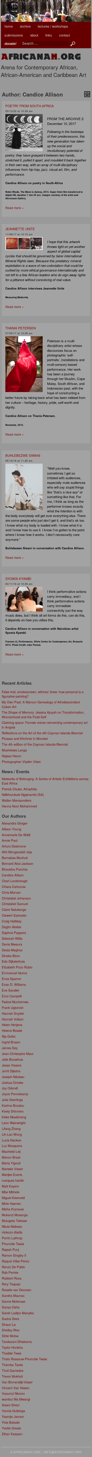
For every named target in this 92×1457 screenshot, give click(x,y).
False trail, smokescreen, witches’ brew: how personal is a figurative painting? (43, 693)
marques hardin (13, 1180)
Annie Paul (9, 840)
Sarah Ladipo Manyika (18, 1312)
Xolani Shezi (10, 1405)
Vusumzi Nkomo (13, 1393)
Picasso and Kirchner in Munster (25, 738)
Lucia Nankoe (11, 1140)
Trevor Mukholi (12, 1376)
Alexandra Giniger (14, 823)
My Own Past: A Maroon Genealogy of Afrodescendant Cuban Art (41, 704)
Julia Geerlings (12, 1099)
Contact (64, 35)
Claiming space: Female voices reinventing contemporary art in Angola (45, 724)
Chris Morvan (11, 892)
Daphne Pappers (14, 932)
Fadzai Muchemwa (15, 1001)
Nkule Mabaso (12, 1226)
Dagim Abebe (11, 926)
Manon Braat (11, 1157)
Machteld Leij (11, 1151)
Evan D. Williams (14, 984)
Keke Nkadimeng (14, 1117)
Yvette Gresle (11, 1428)
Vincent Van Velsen (15, 1387)
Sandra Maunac (13, 1295)
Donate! (10, 43)
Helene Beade (12, 1030)
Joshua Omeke (12, 1082)
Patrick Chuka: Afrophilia (19, 789)
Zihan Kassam (12, 1433)
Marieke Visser (12, 1168)
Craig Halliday (11, 921)
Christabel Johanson (16, 898)
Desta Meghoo (12, 950)
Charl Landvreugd (14, 880)
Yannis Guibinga (13, 1410)
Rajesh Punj (10, 1249)
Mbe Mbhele (10, 1191)
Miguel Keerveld (13, 1197)
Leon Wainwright (13, 1122)
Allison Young (11, 829)
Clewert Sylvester (14, 915)
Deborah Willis (12, 938)
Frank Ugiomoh (12, 1007)
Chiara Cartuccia (13, 886)
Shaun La (9, 1324)
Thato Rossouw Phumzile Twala (24, 1358)
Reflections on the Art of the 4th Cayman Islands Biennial (42, 733)
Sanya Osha (10, 1307)
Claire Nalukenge (14, 909)
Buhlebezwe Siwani (22, 455)
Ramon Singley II (14, 1255)
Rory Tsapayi (11, 1284)
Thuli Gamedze (12, 1370)
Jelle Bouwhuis (12, 1059)
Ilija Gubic (9, 1036)
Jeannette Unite (20, 228)
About (34, 35)
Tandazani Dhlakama (17, 1341)
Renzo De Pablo (13, 1266)
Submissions (13, 35)
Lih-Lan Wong (12, 1134)
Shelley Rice (10, 1330)
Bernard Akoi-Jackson (17, 863)
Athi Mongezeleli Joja (17, 851)
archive (25, 26)
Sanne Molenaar (13, 1301)
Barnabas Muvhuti (15, 857)
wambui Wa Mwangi (16, 1399)
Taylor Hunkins (12, 1347)
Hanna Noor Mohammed (19, 806)
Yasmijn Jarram (13, 1416)
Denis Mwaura (12, 944)
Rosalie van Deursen (16, 1289)
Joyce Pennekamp (15, 1093)
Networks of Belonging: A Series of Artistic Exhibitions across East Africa (45, 780)
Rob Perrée (10, 1272)
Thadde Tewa (11, 1353)
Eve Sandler (10, 990)
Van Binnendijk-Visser (17, 1382)
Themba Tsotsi (12, 1364)
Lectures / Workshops (53, 26)
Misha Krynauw (13, 1209)
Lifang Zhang (11, 1128)
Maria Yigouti (11, 1163)
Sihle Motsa (10, 1335)
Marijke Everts (12, 1174)
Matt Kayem (10, 1186)
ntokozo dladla (12, 1232)
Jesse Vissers (11, 1065)
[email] (87, 93)
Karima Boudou (13, 1105)
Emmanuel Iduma (14, 972)
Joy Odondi (10, 1088)
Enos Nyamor (11, 978)
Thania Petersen (20, 328)
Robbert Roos (11, 1278)
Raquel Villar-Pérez (15, 1261)
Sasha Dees (10, 1318)
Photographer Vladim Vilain (21, 761)
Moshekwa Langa (14, 750)
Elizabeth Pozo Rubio (17, 967)
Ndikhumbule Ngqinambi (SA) (23, 794)
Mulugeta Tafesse (14, 1220)
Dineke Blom (11, 955)
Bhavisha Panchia (14, 869)
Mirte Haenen (11, 1203)
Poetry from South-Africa (29, 105)
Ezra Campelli (12, 996)
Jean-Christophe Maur (17, 1053)
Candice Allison (13, 875)
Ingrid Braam (11, 1042)
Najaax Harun (11, 755)
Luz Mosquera (12, 1145)
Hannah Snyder (13, 1013)
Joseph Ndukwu (13, 1076)
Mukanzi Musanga (15, 1214)
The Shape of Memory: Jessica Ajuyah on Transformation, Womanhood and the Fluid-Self (43, 714)
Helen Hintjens (12, 1024)
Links (48, 35)
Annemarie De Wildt (16, 834)
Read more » (14, 207)
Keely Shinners (12, 1111)
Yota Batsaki (11, 1422)
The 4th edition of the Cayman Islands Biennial (35, 744)
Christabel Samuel (15, 903)
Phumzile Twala (13, 1243)
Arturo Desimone (14, 846)
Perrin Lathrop (12, 1238)
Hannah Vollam (12, 1019)
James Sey (10, 1047)
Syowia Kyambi (18, 578)
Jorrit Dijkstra (11, 1071)
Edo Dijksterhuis (13, 961)
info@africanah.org (63, 1452)
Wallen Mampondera (16, 800)
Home (8, 26)
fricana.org (41, 56)
